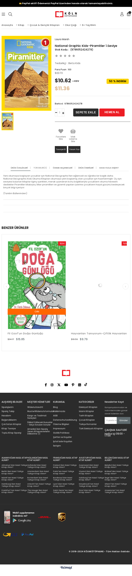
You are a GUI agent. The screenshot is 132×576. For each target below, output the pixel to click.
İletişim (57, 446)
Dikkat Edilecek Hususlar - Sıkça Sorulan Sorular (39, 423)
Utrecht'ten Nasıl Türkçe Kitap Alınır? (39, 485)
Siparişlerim (8, 407)
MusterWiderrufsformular (40, 411)
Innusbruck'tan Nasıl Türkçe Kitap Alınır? (89, 485)
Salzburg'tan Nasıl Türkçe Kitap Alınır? (91, 479)
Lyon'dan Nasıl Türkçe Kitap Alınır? (63, 485)
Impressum (59, 428)
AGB (55, 415)
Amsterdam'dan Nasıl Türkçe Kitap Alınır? (38, 472)
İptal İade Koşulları (62, 441)
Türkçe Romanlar (88, 424)
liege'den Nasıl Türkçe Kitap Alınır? (115, 479)
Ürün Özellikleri (19, 168)
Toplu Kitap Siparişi (11, 433)
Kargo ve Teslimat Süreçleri (37, 416)
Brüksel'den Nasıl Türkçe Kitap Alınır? (116, 472)
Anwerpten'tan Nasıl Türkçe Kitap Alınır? (115, 491)
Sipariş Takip (8, 411)
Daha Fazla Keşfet (109, 168)
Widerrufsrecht (35, 407)
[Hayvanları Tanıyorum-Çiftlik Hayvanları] (66, 285)
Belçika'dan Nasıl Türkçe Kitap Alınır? (117, 466)
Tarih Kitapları (86, 415)
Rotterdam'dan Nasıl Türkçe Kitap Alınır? (37, 479)
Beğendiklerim (9, 420)
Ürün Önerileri (86, 168)
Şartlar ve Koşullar (62, 437)
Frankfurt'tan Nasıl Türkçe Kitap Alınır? (14, 491)
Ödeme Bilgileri (61, 424)
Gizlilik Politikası (61, 433)
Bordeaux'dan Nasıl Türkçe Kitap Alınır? (62, 479)
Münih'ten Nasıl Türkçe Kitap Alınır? (13, 479)
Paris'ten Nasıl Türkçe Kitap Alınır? (63, 472)
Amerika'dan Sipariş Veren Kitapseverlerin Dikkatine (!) (38, 431)
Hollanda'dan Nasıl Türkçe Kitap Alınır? (36, 466)
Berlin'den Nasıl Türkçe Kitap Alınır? (13, 472)
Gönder (123, 420)
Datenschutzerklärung (65, 420)
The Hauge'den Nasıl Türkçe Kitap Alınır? (37, 491)
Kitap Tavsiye (9, 428)
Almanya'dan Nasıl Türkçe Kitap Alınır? (14, 466)
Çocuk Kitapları (87, 420)
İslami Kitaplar (86, 411)
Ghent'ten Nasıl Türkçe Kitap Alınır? (116, 485)
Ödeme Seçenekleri (62, 168)
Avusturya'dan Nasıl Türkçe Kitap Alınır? (88, 466)
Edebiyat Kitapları (88, 407)
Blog (55, 407)
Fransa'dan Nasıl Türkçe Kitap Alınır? (65, 466)
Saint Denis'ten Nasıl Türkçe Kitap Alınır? (63, 491)
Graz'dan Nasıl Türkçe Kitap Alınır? (89, 491)
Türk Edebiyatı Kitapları (91, 428)
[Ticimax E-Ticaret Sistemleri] (66, 568)
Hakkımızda (59, 411)
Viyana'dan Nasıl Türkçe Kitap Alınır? (91, 472)
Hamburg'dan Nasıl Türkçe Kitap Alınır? (11, 485)
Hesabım (6, 415)
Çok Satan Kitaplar (11, 424)
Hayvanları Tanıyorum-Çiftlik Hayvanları (65, 333)
